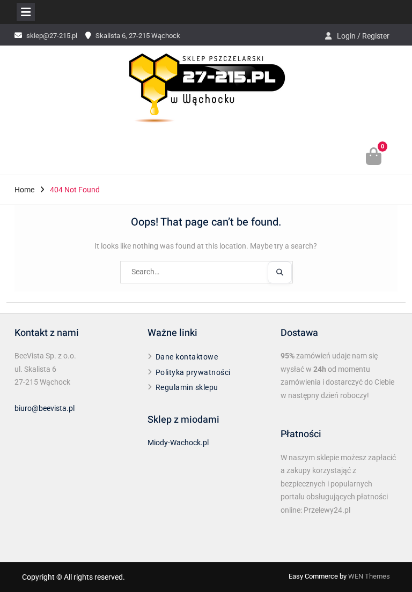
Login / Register (363, 36)
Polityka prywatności (193, 372)
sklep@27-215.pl (51, 36)
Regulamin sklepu (187, 387)
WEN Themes (369, 576)
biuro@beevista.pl (44, 408)
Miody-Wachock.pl (178, 442)
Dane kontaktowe (187, 357)
